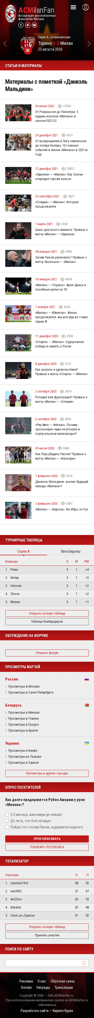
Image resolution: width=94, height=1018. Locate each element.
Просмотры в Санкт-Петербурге (30, 692)
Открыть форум (47, 653)
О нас (42, 981)
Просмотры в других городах (47, 773)
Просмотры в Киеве (22, 750)
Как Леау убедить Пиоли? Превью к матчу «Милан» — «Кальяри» (60, 456)
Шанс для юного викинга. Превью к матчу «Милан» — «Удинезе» (61, 232)
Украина (12, 743)
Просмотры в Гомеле (23, 718)
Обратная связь (63, 981)
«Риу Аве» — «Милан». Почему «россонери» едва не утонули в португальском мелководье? (57, 429)
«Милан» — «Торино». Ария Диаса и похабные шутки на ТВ (60, 287)
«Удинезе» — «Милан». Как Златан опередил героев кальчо (59, 176)
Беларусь (13, 705)
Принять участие (47, 935)
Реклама (26, 981)
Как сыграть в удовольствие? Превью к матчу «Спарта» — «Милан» (61, 372)
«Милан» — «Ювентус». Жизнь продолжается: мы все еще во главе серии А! (61, 317)
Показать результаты (47, 847)
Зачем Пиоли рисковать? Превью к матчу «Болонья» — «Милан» (61, 259)
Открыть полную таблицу (47, 613)
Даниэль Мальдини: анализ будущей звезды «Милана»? (61, 484)
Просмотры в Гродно (23, 724)
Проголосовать (47, 839)
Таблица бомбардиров (47, 621)
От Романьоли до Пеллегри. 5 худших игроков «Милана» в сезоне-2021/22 (56, 116)
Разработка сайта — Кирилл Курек (47, 1011)
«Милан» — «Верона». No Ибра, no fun (61, 509)
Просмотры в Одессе (23, 762)
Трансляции (64, 987)
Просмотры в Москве (23, 686)
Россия (11, 679)
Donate (26, 987)
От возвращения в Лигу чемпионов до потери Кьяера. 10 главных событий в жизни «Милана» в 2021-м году (61, 147)
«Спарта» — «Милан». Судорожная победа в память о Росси (59, 344)
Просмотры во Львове (24, 756)
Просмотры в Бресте (23, 730)
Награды (43, 987)
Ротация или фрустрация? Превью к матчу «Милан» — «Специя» (61, 399)
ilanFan (36, 10)
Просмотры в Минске (23, 712)
